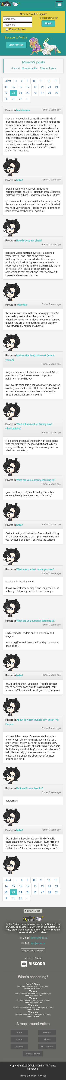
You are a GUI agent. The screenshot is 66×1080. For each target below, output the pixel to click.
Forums (47, 1032)
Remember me (17, 29)
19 (42, 87)
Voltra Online (10, 3)
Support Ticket (33, 1053)
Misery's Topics (48, 68)
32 (20, 99)
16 (20, 87)
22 (6, 93)
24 (20, 93)
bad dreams (23, 110)
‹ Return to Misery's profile (24, 68)
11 (41, 81)
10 (34, 81)
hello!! (19, 180)
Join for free (16, 45)
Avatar (19, 1039)
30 (6, 99)
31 (13, 99)
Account (19, 1046)
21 (56, 87)
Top (44, 1076)
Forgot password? (48, 18)
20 (49, 87)
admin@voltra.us (38, 938)
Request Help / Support (33, 950)
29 (56, 93)
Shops (47, 1039)
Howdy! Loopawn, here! (29, 240)
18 (35, 87)
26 (35, 93)
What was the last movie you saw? (35, 569)
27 (42, 93)
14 (6, 87)
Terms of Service (28, 1076)
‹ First (8, 81)
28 (49, 93)
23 (13, 93)
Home (19, 1032)
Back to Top (34, 911)
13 (55, 81)
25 (27, 93)
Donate (49, 1046)
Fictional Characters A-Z (29, 788)
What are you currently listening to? (35, 480)
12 (48, 81)
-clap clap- (22, 304)
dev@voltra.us (38, 943)
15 (13, 87)
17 (27, 87)
